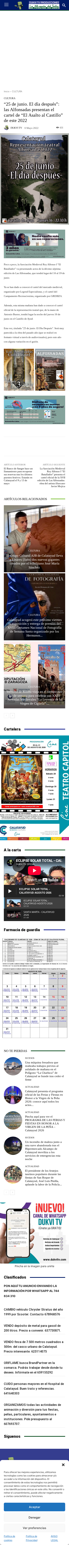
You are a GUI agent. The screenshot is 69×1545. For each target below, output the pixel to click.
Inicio (6, 91)
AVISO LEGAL (54, 1538)
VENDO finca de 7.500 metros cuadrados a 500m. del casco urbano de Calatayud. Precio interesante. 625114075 (33, 1346)
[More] (55, 446)
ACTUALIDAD (32, 1087)
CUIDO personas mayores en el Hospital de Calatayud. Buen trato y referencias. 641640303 (34, 1388)
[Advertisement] (34, 48)
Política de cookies (9, 1538)
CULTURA (17, 91)
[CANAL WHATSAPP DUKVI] (34, 1233)
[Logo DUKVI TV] (19, 5)
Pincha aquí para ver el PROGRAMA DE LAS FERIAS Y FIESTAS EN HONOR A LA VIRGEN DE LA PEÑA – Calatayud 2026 (45, 1123)
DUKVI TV (16, 128)
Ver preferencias (34, 1528)
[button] (63, 1465)
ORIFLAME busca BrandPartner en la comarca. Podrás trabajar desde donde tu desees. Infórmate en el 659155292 (33, 1367)
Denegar (34, 1517)
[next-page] (12, 715)
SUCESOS (29, 1058)
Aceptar (34, 1507)
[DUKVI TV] (7, 127)
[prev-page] (6, 715)
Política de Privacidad (31, 1538)
